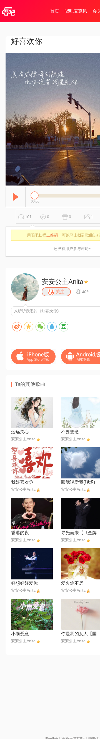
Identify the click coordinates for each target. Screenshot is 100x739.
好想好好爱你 (24, 583)
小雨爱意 (20, 633)
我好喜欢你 (22, 482)
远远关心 (20, 431)
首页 (54, 11)
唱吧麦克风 (76, 11)
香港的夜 (20, 532)
